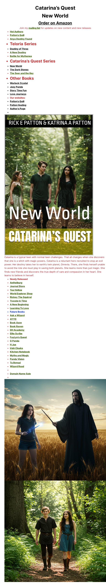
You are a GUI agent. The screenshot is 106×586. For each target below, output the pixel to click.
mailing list (34, 28)
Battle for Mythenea (21, 56)
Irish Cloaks (16, 348)
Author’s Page (17, 108)
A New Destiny (18, 52)
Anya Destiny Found (21, 39)
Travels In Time (18, 300)
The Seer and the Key (22, 73)
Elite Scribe (16, 333)
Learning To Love (19, 308)
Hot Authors (16, 31)
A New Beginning (19, 304)
